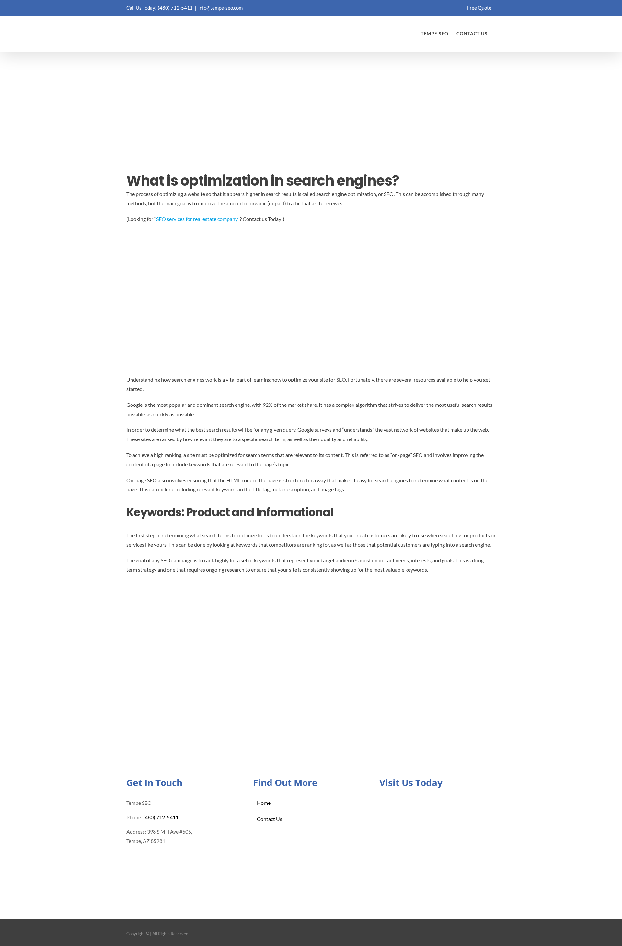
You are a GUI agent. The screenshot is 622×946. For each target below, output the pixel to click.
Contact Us (269, 819)
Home (264, 803)
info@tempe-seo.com (220, 8)
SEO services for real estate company (197, 219)
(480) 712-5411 (175, 8)
